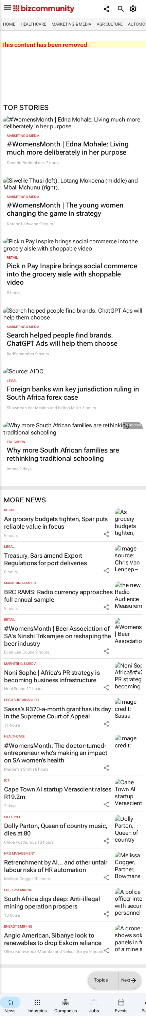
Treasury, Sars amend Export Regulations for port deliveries (45, 559)
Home (9, 24)
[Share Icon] (106, 534)
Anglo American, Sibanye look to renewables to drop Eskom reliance (53, 939)
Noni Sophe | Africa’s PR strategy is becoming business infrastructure (51, 676)
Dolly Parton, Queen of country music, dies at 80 (55, 829)
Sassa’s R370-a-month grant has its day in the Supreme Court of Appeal (57, 712)
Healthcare (33, 24)
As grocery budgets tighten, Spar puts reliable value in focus (56, 522)
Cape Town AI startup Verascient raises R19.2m (57, 793)
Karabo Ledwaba (22, 223)
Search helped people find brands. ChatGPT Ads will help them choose (62, 339)
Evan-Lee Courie (19, 652)
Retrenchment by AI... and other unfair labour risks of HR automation (55, 866)
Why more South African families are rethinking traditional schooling (63, 454)
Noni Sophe (14, 688)
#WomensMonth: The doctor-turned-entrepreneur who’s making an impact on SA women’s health (55, 753)
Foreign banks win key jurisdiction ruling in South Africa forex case (73, 393)
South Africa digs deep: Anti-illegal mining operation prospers (52, 902)
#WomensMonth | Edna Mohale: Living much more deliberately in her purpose (68, 148)
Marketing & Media (71, 24)
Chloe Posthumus (20, 842)
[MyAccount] (134, 9)
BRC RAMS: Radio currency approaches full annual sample (58, 595)
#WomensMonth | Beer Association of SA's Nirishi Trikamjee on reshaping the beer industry (57, 636)
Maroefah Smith (19, 769)
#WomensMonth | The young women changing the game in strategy (65, 209)
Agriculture (110, 24)
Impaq (13, 469)
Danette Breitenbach (26, 162)
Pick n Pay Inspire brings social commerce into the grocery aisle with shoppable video (72, 274)
